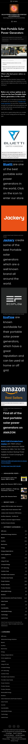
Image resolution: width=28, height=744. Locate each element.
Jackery (8, 240)
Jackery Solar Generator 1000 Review (11, 513)
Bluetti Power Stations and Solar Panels (13, 161)
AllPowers (3, 531)
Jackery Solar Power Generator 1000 (11, 509)
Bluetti (8, 164)
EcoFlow (8, 317)
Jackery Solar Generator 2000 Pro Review (11, 484)
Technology (4, 614)
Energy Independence (7, 551)
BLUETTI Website (17, 733)
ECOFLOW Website (9, 735)
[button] (14, 21)
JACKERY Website (20, 735)
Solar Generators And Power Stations (11, 598)
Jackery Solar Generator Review (9, 496)
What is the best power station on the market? (12, 63)
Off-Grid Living (5, 568)
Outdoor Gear (5, 571)
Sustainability (5, 608)
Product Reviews (5, 588)
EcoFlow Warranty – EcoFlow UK (9, 516)
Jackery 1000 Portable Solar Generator (11, 506)
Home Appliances (6, 554)
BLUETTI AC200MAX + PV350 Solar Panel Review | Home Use (10, 489)
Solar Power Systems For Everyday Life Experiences (14, 15)
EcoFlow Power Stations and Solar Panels (13, 314)
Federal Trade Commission (18, 739)
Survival (3, 604)
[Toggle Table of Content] (23, 60)
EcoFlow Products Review (8, 523)
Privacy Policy (6, 739)
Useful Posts (4, 618)
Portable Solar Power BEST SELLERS (11, 466)
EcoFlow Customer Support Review (10, 519)
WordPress (23, 731)
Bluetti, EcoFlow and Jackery (14, 737)
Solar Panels (4, 601)
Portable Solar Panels (7, 578)
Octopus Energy (5, 564)
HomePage (9, 733)
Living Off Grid (5, 561)
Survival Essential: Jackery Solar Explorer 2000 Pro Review (9, 478)
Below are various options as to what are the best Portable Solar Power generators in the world (14, 68)
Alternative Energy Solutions (9, 534)
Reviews (3, 594)
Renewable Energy (6, 591)
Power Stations (5, 581)
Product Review (5, 584)
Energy (3, 548)
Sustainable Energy (6, 611)
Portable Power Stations (8, 574)
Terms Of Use (14, 741)
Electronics (4, 544)
